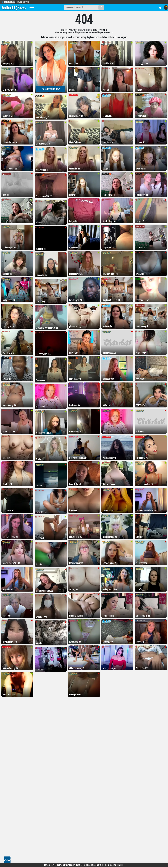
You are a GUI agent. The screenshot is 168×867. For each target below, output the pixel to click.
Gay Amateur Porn (23, 2)
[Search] (101, 7)
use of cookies (110, 865)
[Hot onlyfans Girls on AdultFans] (13, 7)
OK (120, 865)
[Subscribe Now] (51, 92)
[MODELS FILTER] (160, 7)
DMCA (7, 859)
